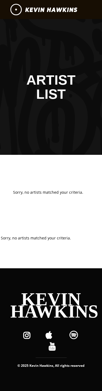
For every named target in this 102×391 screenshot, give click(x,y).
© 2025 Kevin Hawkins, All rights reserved (51, 365)
